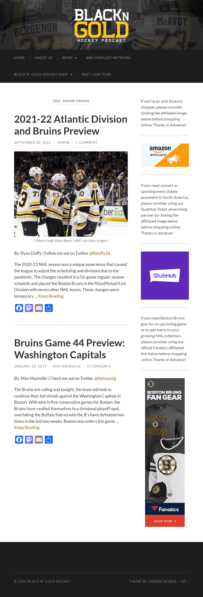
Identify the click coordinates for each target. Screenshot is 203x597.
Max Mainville (67, 366)
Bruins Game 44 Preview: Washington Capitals (69, 349)
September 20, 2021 (32, 142)
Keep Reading (51, 296)
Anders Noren (162, 581)
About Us (43, 58)
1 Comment (87, 142)
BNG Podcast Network (108, 58)
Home (19, 58)
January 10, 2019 (30, 366)
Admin (63, 142)
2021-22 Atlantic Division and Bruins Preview (70, 125)
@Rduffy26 (99, 253)
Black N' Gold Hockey (49, 581)
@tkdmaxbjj (105, 378)
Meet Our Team (96, 74)
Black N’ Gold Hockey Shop (41, 74)
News (67, 58)
